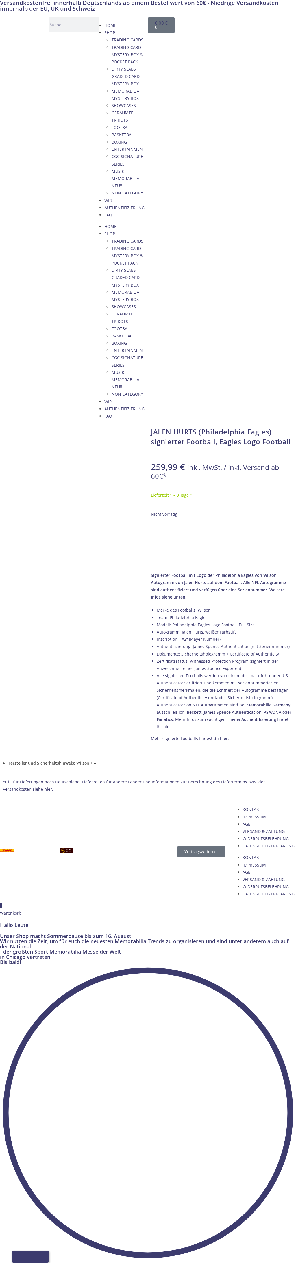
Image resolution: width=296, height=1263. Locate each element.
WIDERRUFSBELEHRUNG (266, 838)
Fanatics (165, 719)
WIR (108, 200)
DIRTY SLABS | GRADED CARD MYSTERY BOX (126, 76)
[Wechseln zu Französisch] (227, 23)
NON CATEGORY (127, 193)
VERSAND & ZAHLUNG (264, 831)
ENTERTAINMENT (128, 149)
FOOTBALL (122, 127)
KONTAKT (252, 809)
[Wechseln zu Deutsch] (205, 23)
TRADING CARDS (127, 40)
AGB (247, 824)
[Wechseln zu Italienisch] (238, 23)
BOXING (119, 142)
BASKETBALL (124, 134)
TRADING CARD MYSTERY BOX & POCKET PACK (127, 55)
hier (224, 738)
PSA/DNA (272, 712)
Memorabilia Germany (269, 705)
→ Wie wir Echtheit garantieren (222, 558)
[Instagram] (287, 24)
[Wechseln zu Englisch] (216, 23)
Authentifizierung (258, 719)
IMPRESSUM (254, 817)
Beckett (194, 712)
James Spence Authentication (233, 712)
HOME (110, 25)
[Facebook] (254, 24)
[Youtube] (270, 24)
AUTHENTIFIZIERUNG (124, 207)
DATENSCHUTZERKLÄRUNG (269, 846)
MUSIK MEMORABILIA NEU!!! (125, 178)
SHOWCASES (124, 105)
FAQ (108, 215)
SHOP (109, 32)
